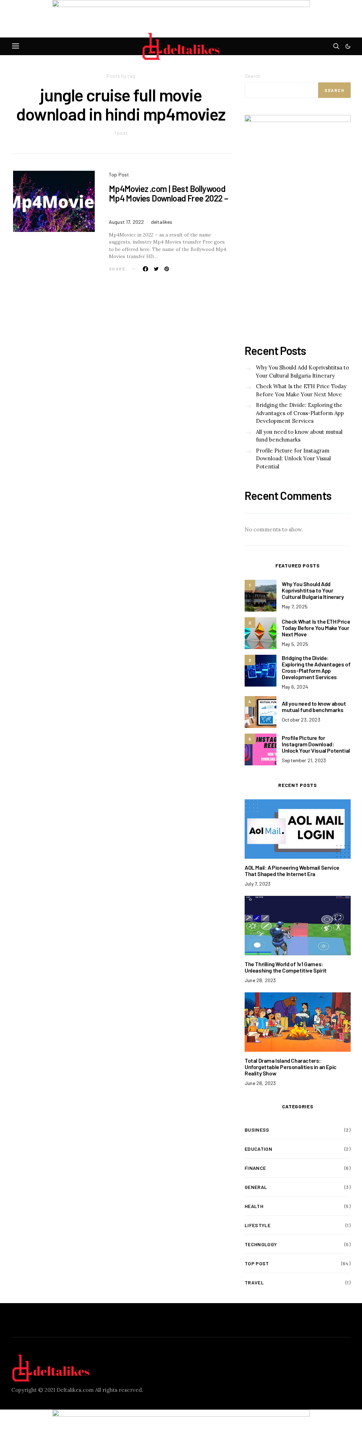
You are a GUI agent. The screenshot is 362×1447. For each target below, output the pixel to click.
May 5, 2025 (295, 644)
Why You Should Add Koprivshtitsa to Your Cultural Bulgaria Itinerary (302, 371)
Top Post (119, 174)
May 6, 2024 (295, 687)
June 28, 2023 (260, 980)
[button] (348, 46)
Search (252, 76)
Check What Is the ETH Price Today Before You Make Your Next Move (301, 390)
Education (258, 1149)
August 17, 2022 (126, 222)
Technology (261, 1244)
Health (254, 1206)
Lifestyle (257, 1225)
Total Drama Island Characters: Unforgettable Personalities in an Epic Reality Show (291, 1067)
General (256, 1187)
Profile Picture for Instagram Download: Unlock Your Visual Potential (293, 458)
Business (257, 1130)
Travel (254, 1282)
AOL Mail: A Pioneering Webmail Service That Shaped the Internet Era (292, 870)
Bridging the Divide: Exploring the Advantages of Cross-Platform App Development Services (300, 413)
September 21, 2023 (304, 760)
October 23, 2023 (301, 720)
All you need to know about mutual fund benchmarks (299, 435)
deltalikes (162, 222)
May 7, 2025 (295, 606)
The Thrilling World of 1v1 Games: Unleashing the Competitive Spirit (286, 967)
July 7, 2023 (257, 884)
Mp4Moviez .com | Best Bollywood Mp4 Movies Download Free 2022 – (168, 198)
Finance (255, 1168)
